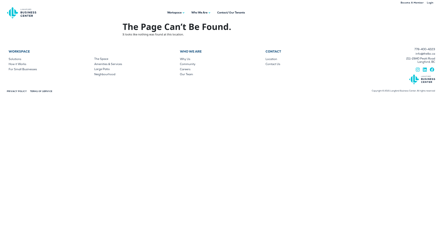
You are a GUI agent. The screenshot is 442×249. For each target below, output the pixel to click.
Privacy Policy (17, 91)
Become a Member (412, 3)
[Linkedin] (425, 69)
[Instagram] (418, 69)
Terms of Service (41, 91)
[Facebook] (432, 69)
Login (430, 3)
